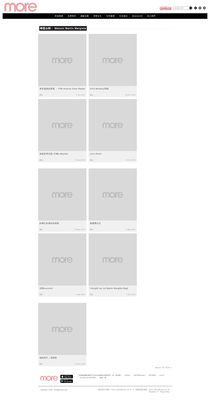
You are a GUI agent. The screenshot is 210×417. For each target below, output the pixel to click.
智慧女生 (97, 16)
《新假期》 (118, 375)
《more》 (161, 375)
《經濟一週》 (103, 377)
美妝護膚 (59, 16)
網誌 (41, 95)
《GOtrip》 (127, 375)
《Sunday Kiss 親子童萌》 (88, 377)
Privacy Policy (165, 392)
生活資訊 (123, 16)
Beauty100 (137, 16)
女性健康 (110, 16)
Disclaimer (152, 392)
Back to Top (162, 368)
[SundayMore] (20, 7)
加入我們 (151, 16)
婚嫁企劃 (84, 16)
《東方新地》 (152, 375)
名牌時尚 (72, 16)
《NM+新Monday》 (139, 375)
